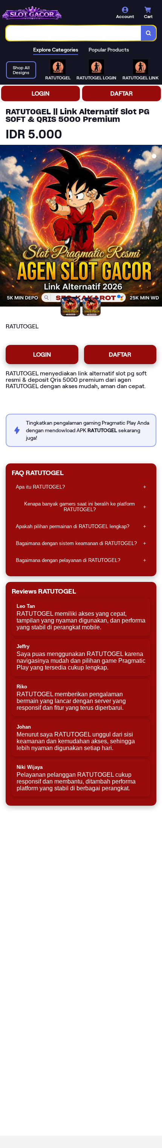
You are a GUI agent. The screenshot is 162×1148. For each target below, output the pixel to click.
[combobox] (73, 33)
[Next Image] (156, 227)
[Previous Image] (6, 227)
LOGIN (40, 93)
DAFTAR (121, 93)
